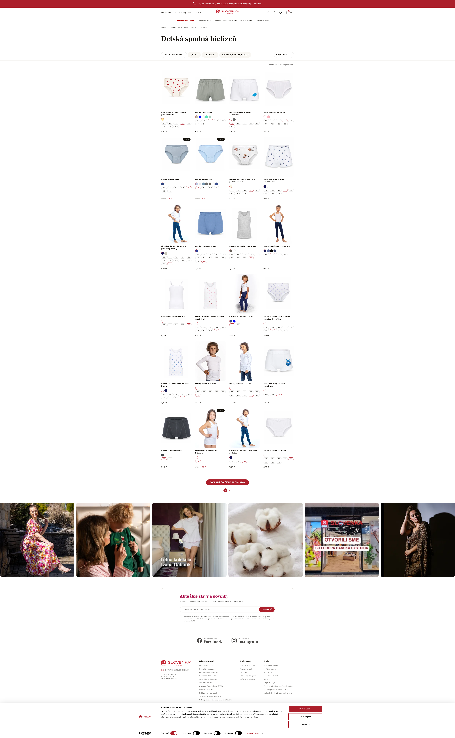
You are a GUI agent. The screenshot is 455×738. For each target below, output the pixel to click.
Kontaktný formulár (207, 676)
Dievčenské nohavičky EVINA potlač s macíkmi (242, 180)
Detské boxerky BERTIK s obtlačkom (240, 113)
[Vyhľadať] (268, 12)
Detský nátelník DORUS (205, 383)
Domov (164, 27)
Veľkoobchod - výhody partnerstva (278, 693)
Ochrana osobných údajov (210, 696)
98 (232, 123)
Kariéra (267, 679)
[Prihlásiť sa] (274, 12)
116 (176, 123)
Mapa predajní (269, 683)
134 (164, 126)
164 (291, 124)
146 (176, 126)
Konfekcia (268, 672)
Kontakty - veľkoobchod (209, 672)
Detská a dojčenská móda (226, 21)
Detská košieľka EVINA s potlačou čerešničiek (209, 317)
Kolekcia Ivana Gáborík (185, 21)
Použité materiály (247, 665)
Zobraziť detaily (253, 733)
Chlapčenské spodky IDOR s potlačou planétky (173, 247)
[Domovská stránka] (227, 11)
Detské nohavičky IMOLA (274, 112)
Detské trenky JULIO (204, 112)
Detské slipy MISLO (203, 179)
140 (170, 126)
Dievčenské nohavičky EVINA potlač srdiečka (174, 113)
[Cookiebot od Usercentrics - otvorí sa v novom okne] (145, 733)
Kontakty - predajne (207, 669)
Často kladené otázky (208, 679)
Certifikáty (244, 672)
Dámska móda (205, 21)
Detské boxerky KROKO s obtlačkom (274, 384)
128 (189, 123)
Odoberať (267, 609)
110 (170, 123)
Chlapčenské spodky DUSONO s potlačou (243, 451)
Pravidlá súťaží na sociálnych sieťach (279, 686)
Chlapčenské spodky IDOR (241, 316)
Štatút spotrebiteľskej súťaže (275, 689)
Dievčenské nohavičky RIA (275, 450)
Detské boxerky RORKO (171, 450)
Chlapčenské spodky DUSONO (277, 246)
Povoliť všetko (305, 709)
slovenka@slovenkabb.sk (177, 670)
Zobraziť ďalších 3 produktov (227, 482)
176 (251, 258)
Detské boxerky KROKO (205, 246)
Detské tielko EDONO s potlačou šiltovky (175, 384)
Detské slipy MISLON (170, 179)
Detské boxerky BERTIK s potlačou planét (274, 180)
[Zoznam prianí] (280, 12)
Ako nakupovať (205, 683)
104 (164, 123)
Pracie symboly (246, 669)
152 (279, 124)
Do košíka (175, 473)
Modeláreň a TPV (271, 676)
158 (285, 124)
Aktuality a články (262, 21)
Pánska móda (246, 21)
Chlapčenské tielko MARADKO (242, 246)
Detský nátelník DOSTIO (240, 383)
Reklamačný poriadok (208, 693)
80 (232, 392)
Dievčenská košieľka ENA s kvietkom (206, 451)
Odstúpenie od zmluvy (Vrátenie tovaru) (215, 700)
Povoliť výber (305, 717)
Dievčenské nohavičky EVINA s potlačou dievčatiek (277, 317)
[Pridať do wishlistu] (188, 473)
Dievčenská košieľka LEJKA (173, 316)
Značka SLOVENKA (272, 665)
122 (182, 123)
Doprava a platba (206, 689)
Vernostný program (248, 676)
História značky (270, 669)
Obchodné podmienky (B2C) (211, 686)
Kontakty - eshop (206, 665)
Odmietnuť (305, 724)
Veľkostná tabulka (247, 679)
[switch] (196, 733)
